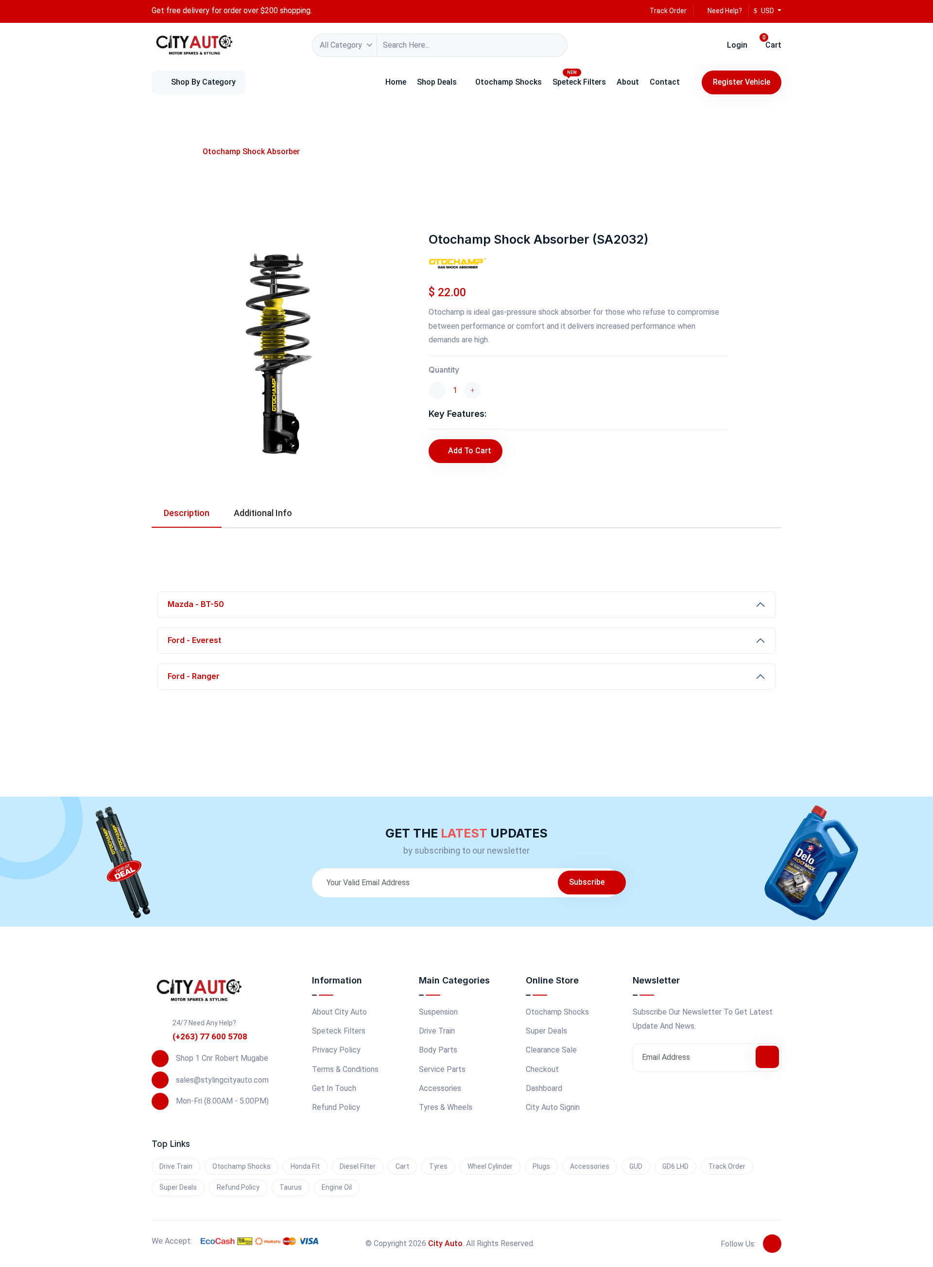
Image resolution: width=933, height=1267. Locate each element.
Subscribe (587, 882)
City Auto (445, 1243)
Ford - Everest (194, 640)
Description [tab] (186, 513)
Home (395, 82)
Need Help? (724, 11)
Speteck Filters (579, 78)
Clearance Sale (551, 1049)
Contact (665, 82)
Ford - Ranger (194, 676)
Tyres (438, 1166)
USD (768, 11)
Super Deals (546, 1030)
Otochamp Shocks (508, 82)
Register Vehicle (741, 82)
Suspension (438, 1012)
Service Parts (442, 1069)
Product (173, 151)
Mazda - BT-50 (196, 604)
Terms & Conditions (345, 1069)
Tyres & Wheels (445, 1107)
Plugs (541, 1166)
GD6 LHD (675, 1166)
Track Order (667, 11)
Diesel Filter (358, 1166)
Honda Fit (305, 1166)
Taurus (290, 1187)
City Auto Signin (553, 1107)
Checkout (542, 1069)
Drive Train (437, 1030)
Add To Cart (469, 450)
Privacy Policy (336, 1049)
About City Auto (339, 1012)
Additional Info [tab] (263, 513)
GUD (635, 1166)
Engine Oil (337, 1187)
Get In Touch (334, 1088)
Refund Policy (336, 1107)
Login (736, 45)
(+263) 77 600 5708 (210, 1036)
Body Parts (438, 1049)
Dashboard (544, 1088)
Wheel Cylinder (490, 1166)
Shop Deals (437, 82)
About (628, 82)
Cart (771, 43)
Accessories (440, 1088)
